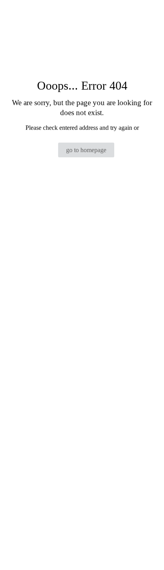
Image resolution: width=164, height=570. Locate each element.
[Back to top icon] (147, 553)
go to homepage (86, 150)
